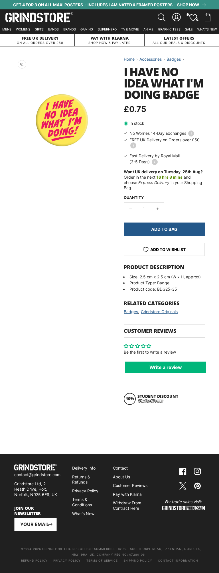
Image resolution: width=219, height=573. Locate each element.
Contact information (178, 560)
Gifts (39, 29)
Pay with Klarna (127, 494)
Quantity (134, 197)
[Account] (176, 17)
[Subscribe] (50, 524)
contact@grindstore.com (37, 474)
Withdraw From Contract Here (127, 505)
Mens (6, 29)
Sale (189, 29)
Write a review (165, 367)
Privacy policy (67, 560)
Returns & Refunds (81, 479)
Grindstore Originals (159, 311)
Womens (23, 29)
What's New (207, 29)
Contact (120, 468)
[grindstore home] (35, 468)
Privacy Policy (85, 490)
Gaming (86, 29)
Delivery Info (84, 468)
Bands (53, 29)
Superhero (107, 29)
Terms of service (102, 560)
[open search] (162, 17)
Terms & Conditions (82, 502)
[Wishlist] (192, 17)
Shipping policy (137, 560)
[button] (208, 17)
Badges (131, 311)
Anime (148, 29)
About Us (121, 476)
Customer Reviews (130, 485)
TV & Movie (130, 29)
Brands (69, 29)
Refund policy (34, 560)
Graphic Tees (169, 29)
